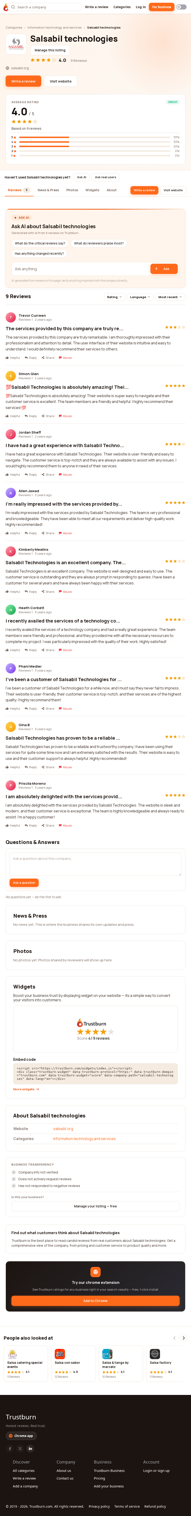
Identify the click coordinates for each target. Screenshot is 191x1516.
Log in (141, 7)
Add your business (109, 1486)
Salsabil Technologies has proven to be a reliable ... (63, 738)
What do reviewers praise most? (99, 243)
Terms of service (127, 1506)
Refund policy (155, 1506)
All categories (23, 1470)
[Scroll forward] (183, 1338)
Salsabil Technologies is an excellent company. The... (66, 562)
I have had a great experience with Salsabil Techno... (65, 445)
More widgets (23, 1089)
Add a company (25, 1486)
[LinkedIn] (30, 1449)
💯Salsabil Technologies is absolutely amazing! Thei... (67, 387)
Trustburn (21, 1416)
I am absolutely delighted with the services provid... (64, 796)
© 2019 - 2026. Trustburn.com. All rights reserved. (45, 1506)
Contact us (65, 1478)
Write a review (96, 7)
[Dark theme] (181, 7)
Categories (122, 7)
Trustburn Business (109, 1470)
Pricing (99, 1478)
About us (64, 1470)
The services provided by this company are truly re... (64, 328)
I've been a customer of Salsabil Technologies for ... (64, 679)
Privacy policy (99, 1506)
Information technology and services (55, 27)
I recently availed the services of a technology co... (63, 621)
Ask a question (24, 882)
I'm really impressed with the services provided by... (64, 504)
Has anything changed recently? (39, 253)
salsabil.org (63, 1128)
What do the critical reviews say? (40, 243)
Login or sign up (156, 1470)
